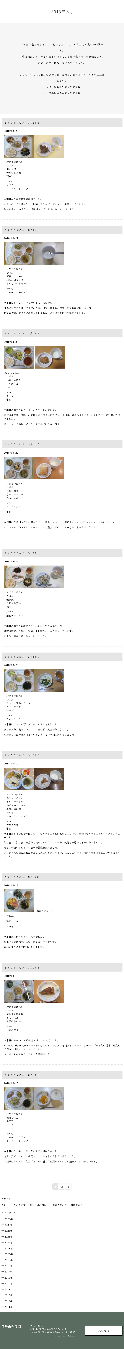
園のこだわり (59, 1205)
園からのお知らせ (39, 1205)
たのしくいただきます (14, 1205)
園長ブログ (76, 1205)
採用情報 (103, 1330)
